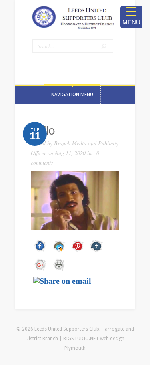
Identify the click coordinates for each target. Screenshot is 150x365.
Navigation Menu (72, 94)
